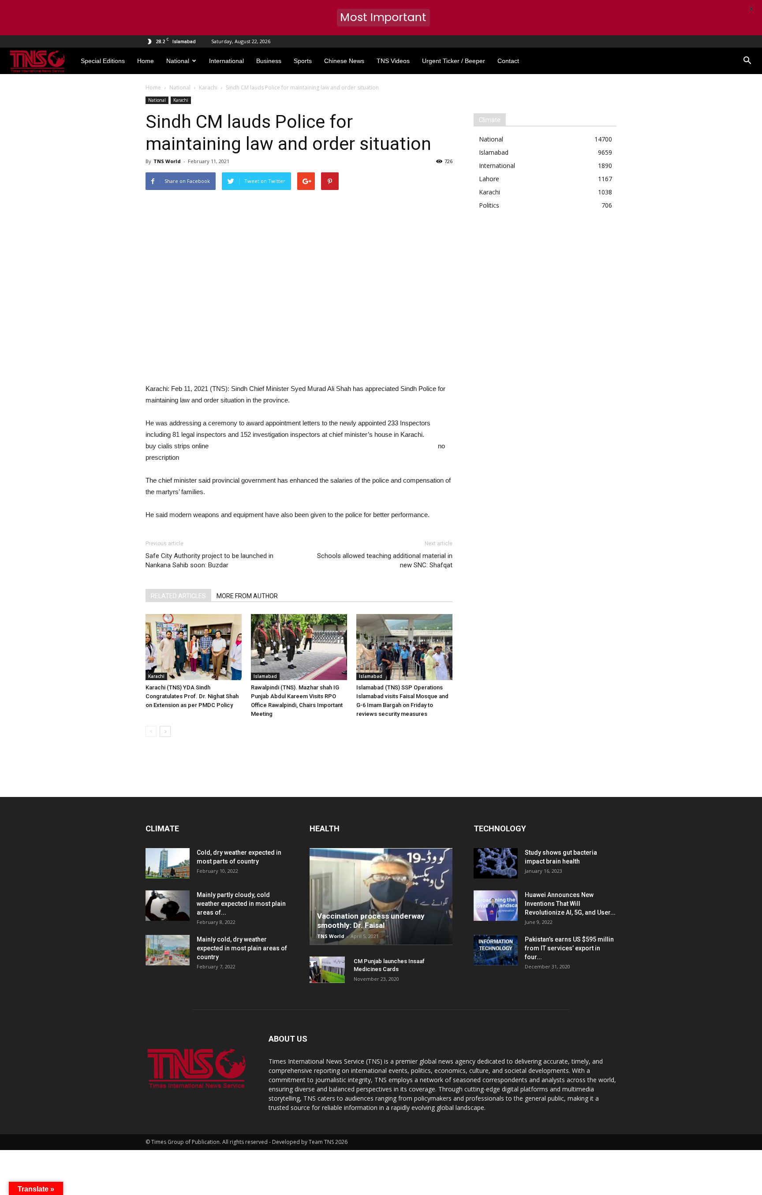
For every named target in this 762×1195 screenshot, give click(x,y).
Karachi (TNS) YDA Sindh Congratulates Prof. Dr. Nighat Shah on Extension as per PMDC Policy (192, 696)
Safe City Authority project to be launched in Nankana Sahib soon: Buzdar (209, 560)
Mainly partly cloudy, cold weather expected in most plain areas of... (241, 903)
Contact (508, 60)
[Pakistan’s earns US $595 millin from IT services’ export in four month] (496, 950)
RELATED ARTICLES (178, 595)
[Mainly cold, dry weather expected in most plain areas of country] (168, 950)
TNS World (167, 161)
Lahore (489, 179)
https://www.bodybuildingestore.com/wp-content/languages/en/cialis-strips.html (323, 446)
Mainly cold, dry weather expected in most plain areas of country (242, 948)
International (226, 60)
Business (268, 60)
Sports (303, 60)
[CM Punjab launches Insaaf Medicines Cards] (327, 970)
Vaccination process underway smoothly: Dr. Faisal (371, 921)
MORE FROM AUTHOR (247, 595)
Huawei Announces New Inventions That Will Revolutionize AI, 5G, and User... (570, 903)
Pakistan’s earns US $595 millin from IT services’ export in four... (569, 948)
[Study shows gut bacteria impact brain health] (496, 863)
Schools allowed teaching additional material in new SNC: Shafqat (384, 560)
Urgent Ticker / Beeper (453, 60)
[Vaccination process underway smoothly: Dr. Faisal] (381, 896)
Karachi (180, 100)
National (177, 60)
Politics (489, 205)
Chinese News (344, 60)
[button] (747, 60)
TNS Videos (393, 60)
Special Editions (103, 60)
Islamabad (265, 676)
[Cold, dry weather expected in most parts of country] (168, 863)
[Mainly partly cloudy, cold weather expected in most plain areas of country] (168, 905)
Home (145, 60)
